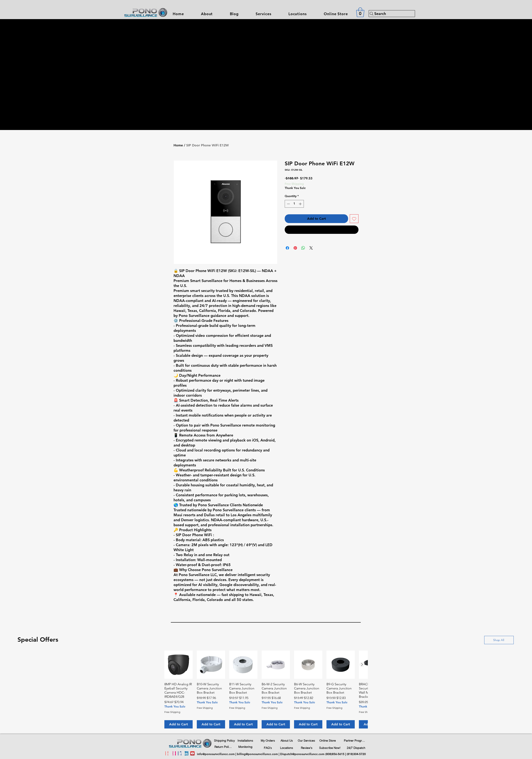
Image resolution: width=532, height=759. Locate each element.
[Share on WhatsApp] (303, 247)
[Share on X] (311, 247)
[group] (266, 689)
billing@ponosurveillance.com (257, 754)
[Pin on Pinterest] (295, 247)
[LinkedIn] (186, 753)
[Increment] (300, 203)
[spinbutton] (294, 203)
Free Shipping (294, 184)
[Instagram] (174, 753)
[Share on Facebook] (287, 247)
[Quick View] (178, 665)
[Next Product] (362, 664)
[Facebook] (180, 753)
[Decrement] (288, 203)
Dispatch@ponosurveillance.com (302, 754)
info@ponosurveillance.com (216, 754)
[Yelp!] (167, 753)
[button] (263, 13)
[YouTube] (192, 753)
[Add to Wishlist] (354, 218)
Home (178, 145)
